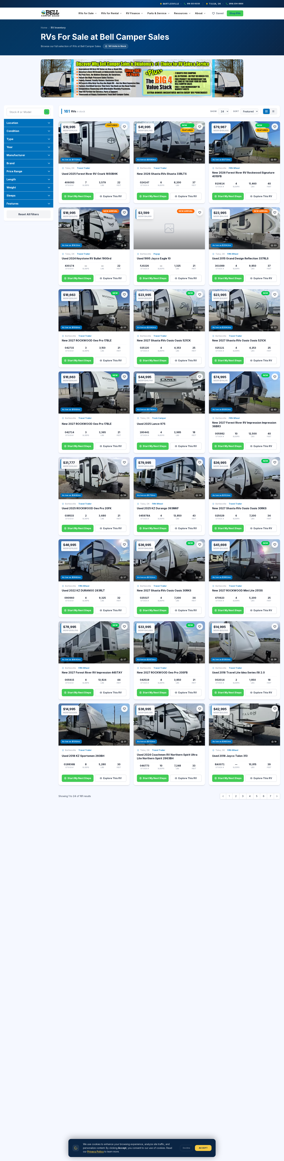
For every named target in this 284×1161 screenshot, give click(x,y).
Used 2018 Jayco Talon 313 (230, 755)
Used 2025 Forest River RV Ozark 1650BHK (90, 173)
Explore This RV (112, 196)
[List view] (273, 111)
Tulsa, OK (215, 3)
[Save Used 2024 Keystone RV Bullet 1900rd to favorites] (124, 212)
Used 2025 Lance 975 (151, 423)
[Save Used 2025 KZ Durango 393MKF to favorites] (199, 462)
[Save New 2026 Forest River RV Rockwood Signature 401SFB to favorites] (275, 126)
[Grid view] (266, 111)
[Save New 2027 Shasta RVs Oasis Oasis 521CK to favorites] (199, 294)
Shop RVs (235, 13)
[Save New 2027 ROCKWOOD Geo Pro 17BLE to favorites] (124, 294)
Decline (186, 1148)
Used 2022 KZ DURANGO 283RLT (83, 590)
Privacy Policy (95, 1151)
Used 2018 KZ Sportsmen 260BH (83, 755)
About (198, 13)
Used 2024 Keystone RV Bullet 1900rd (86, 258)
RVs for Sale (86, 13)
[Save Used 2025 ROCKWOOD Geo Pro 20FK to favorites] (124, 462)
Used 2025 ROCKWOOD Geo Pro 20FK (86, 508)
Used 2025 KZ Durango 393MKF (158, 508)
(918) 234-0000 (236, 3)
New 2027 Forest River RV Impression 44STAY (92, 672)
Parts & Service (156, 13)
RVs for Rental (110, 13)
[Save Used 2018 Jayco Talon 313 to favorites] (275, 708)
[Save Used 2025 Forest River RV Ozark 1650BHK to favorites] (124, 126)
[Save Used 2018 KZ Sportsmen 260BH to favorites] (124, 708)
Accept (203, 1148)
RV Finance (133, 13)
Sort (236, 111)
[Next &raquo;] (277, 796)
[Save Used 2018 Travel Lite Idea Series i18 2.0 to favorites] (275, 626)
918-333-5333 (193, 3)
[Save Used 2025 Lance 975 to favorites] (199, 376)
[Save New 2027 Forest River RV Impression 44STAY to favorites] (124, 626)
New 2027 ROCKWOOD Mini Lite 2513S (237, 590)
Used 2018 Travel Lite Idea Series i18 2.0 (238, 672)
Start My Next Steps (79, 196)
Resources (181, 13)
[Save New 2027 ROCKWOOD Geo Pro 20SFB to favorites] (199, 626)
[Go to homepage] (51, 13)
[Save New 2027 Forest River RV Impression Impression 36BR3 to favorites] (275, 376)
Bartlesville (171, 3)
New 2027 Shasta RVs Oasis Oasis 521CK (164, 340)
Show (213, 111)
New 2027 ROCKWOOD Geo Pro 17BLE (87, 340)
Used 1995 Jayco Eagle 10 (154, 258)
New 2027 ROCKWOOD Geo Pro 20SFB (162, 672)
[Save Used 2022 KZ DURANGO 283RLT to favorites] (124, 544)
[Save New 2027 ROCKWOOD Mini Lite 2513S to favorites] (275, 544)
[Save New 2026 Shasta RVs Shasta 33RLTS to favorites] (199, 126)
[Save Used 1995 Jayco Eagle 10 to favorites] (199, 212)
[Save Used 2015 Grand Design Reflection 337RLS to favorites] (275, 212)
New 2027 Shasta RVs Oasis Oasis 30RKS (239, 508)
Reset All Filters (28, 214)
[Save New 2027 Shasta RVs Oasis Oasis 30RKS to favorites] (275, 462)
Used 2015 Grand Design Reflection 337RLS (240, 258)
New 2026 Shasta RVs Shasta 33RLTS (162, 173)
